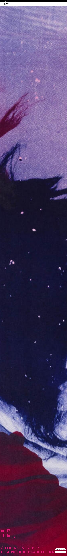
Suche (65, 1)
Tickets (61, 551)
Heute (2, 1)
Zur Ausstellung (60, 549)
